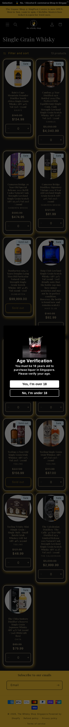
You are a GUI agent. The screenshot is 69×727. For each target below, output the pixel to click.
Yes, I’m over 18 (34, 384)
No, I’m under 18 (34, 393)
